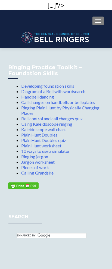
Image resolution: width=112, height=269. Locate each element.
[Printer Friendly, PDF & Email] (23, 185)
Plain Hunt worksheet (41, 145)
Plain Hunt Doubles (39, 134)
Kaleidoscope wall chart (43, 129)
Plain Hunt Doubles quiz (43, 140)
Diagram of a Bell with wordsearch (53, 91)
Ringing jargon (34, 156)
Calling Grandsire (37, 172)
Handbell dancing (37, 96)
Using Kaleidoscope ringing (46, 123)
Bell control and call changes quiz (52, 118)
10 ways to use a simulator (45, 151)
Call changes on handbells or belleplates (58, 102)
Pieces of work (35, 167)
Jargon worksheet (38, 161)
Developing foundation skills (47, 85)
